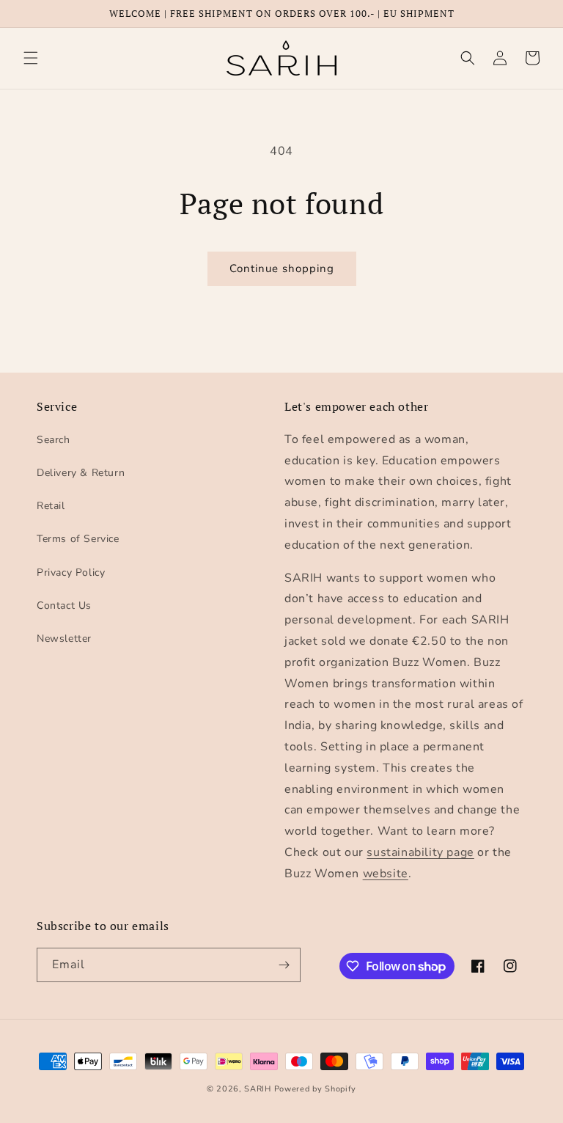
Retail (51, 506)
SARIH (257, 1088)
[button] (31, 58)
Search (53, 440)
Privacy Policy (71, 572)
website (385, 874)
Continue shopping (281, 268)
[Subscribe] (284, 965)
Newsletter (64, 638)
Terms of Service (78, 539)
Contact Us (64, 605)
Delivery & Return (81, 473)
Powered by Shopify (315, 1088)
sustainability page (420, 852)
